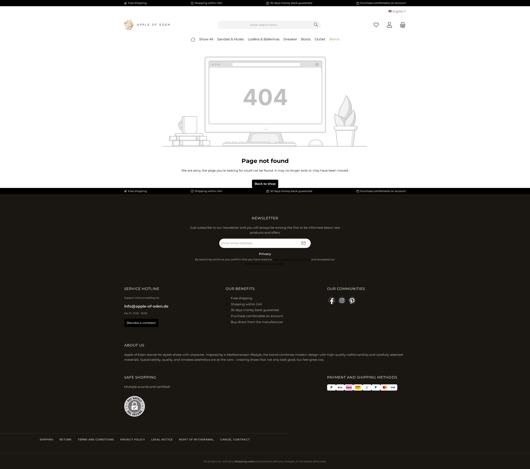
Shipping (46, 439)
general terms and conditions (265, 263)
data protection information (292, 259)
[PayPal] (331, 387)
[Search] (316, 25)
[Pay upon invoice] (367, 387)
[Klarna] (348, 387)
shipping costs (244, 461)
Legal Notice (162, 439)
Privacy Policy (132, 439)
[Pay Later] (375, 387)
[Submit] (303, 243)
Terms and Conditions (96, 439)
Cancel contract (235, 439)
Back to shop (265, 184)
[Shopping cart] (401, 25)
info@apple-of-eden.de (146, 306)
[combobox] (264, 25)
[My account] (389, 25)
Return (65, 439)
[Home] (193, 39)
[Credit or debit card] (388, 387)
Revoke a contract (141, 323)
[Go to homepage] (147, 25)
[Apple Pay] (340, 387)
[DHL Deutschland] (358, 387)
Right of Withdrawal (196, 439)
